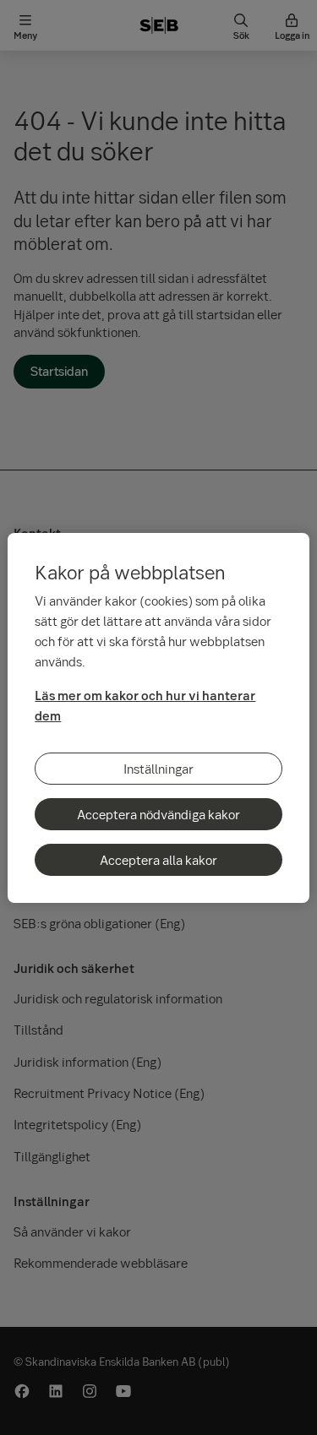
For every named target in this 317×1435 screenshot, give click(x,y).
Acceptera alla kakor (158, 859)
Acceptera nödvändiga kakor (158, 814)
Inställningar (158, 768)
